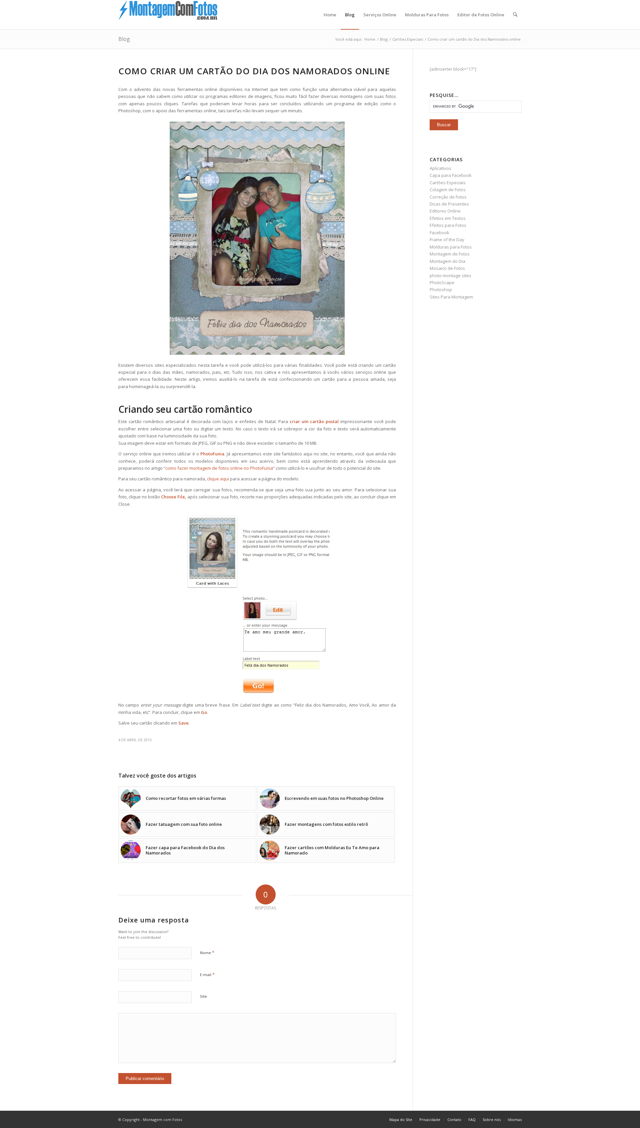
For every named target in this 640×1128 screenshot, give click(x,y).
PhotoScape (442, 282)
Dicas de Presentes (449, 204)
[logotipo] (168, 14)
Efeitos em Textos (448, 218)
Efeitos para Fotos (448, 225)
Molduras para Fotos (451, 247)
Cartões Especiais (448, 183)
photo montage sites (450, 276)
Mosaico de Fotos (447, 268)
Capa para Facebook (451, 175)
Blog (124, 39)
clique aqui (218, 479)
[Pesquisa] (515, 14)
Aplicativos (440, 168)
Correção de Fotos (448, 197)
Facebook (439, 233)
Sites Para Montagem (451, 297)
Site (203, 996)
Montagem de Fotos (450, 254)
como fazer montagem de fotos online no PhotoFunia (219, 468)
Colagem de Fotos (448, 190)
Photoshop (441, 289)
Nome (207, 952)
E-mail (207, 974)
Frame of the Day (447, 240)
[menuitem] (330, 14)
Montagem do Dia (447, 261)
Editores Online (445, 211)
